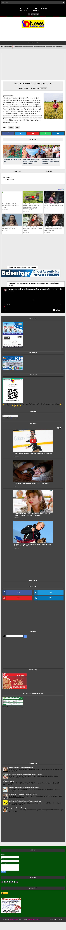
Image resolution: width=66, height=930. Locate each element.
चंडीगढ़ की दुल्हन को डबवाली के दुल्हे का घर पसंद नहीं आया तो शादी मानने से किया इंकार (25, 774)
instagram (44, 8)
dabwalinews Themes (33, 919)
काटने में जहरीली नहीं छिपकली (8, 781)
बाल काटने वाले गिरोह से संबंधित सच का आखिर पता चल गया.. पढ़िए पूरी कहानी (24, 787)
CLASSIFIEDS (27, 10)
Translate (15, 418)
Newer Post (17, 171)
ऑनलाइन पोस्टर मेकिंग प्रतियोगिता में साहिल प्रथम (12, 160)
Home (20, 10)
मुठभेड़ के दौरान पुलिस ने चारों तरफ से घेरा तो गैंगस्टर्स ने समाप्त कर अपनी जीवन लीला (25, 801)
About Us (36, 10)
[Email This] (40, 88)
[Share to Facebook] (45, 88)
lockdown (11, 127)
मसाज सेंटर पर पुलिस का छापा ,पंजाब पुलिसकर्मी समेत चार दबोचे (21, 767)
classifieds (60, 919)
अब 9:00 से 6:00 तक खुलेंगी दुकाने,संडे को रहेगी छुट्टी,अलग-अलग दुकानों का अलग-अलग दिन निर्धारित (31, 161)
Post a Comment (9, 180)
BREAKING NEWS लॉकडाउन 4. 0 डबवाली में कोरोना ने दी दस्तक (23, 794)
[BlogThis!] (42, 88)
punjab (17, 127)
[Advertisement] (33, 34)
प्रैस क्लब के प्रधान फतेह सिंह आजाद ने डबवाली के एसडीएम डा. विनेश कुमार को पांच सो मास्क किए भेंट (50, 161)
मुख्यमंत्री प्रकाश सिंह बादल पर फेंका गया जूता (17, 808)
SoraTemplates (13, 919)
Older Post (48, 171)
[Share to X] (43, 88)
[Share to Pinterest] (46, 88)
